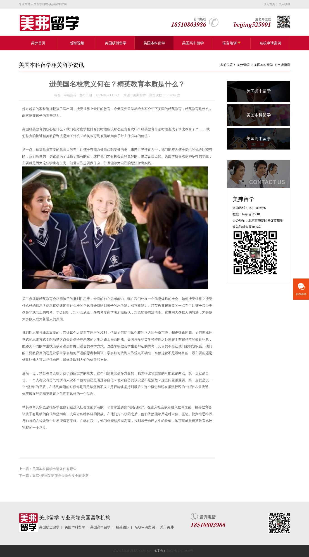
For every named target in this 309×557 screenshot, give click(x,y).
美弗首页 (38, 43)
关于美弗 (167, 527)
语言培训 (230, 43)
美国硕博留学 (115, 43)
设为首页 (269, 4)
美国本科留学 (154, 43)
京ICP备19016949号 (179, 550)
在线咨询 (301, 294)
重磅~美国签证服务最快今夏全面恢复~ (61, 475)
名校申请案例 (270, 43)
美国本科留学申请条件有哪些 (54, 469)
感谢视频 (77, 43)
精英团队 (122, 527)
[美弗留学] (47, 23)
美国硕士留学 (258, 91)
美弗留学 (243, 65)
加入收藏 (284, 4)
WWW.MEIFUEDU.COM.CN (132, 550)
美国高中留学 (193, 43)
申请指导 (284, 65)
